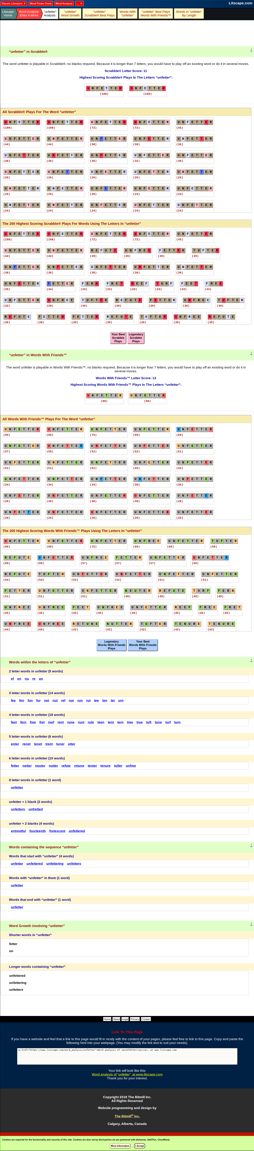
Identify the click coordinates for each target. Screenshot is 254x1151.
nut (55, 700)
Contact (146, 1019)
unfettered (77, 831)
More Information (120, 1146)
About (116, 1019)
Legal (125, 1019)
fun (30, 700)
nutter (53, 766)
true (140, 722)
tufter (118, 766)
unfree (131, 766)
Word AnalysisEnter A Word (29, 13)
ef (12, 678)
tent (111, 722)
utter (71, 744)
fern (23, 722)
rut (88, 700)
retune (79, 766)
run (80, 700)
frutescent (57, 831)
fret (42, 722)
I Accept (139, 1146)
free (33, 722)
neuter (40, 766)
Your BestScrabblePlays (118, 338)
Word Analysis (64, 3)
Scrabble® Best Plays (99, 13)
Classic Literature (12, 3)
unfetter (17, 787)
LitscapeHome (8, 13)
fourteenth (37, 831)
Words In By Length (188, 13)
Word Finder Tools (41, 3)
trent (49, 744)
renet (26, 744)
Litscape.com (240, 3)
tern (120, 722)
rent (61, 722)
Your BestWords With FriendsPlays (143, 645)
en (19, 678)
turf (168, 722)
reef (51, 722)
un (41, 678)
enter (15, 744)
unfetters (18, 809)
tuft (148, 722)
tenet (38, 744)
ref (63, 700)
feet (14, 722)
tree (130, 722)
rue (71, 700)
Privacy (135, 1019)
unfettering (55, 863)
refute (66, 766)
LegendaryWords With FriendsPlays (111, 645)
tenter (92, 766)
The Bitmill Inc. (127, 1116)
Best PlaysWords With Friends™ (156, 13)
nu (27, 678)
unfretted (36, 809)
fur (38, 700)
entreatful (18, 831)
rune (70, 722)
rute (91, 722)
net (46, 700)
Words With (128, 13)
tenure (105, 766)
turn (177, 722)
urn (121, 700)
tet (113, 700)
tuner (60, 744)
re (33, 678)
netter (27, 766)
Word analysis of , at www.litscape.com (127, 1074)
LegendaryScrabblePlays (136, 338)
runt (81, 722)
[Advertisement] (127, 33)
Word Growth (70, 13)
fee (13, 700)
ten (104, 700)
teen (100, 722)
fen (21, 700)
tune (158, 722)
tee (96, 700)
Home (107, 1019)
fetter (15, 766)
